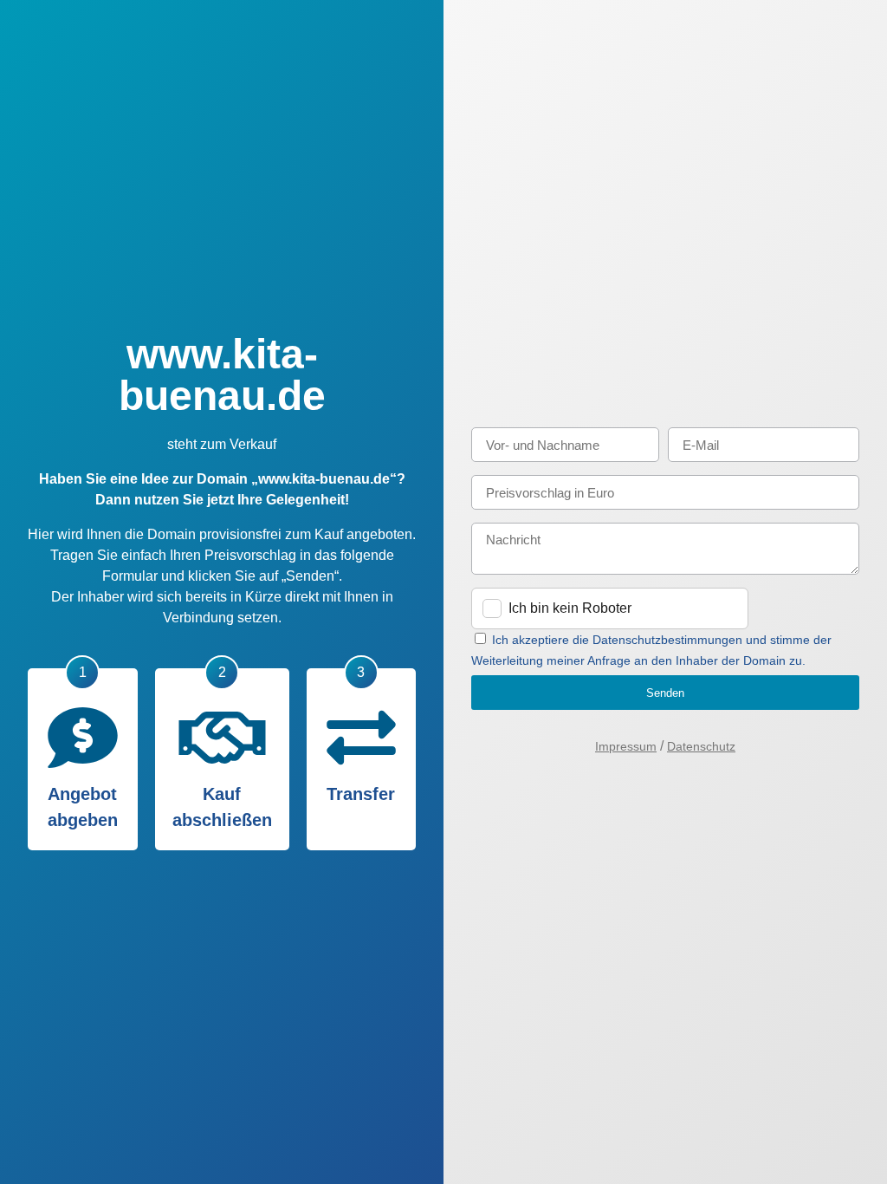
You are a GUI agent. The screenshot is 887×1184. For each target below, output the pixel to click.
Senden (665, 692)
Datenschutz (701, 746)
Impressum (626, 746)
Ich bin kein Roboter (569, 608)
